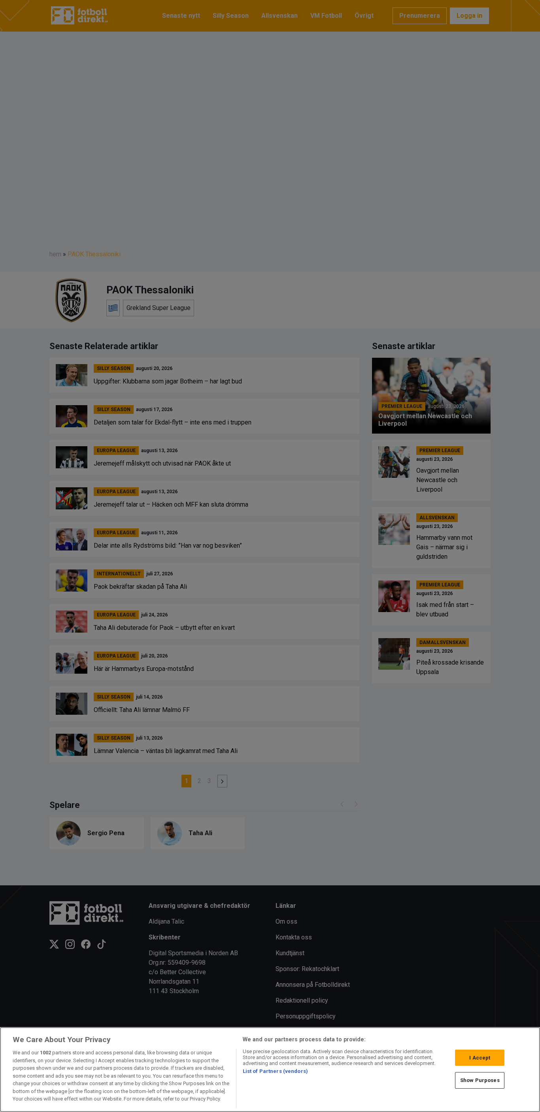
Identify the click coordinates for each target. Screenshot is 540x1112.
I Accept (479, 1058)
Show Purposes (480, 1080)
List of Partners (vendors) (275, 1071)
